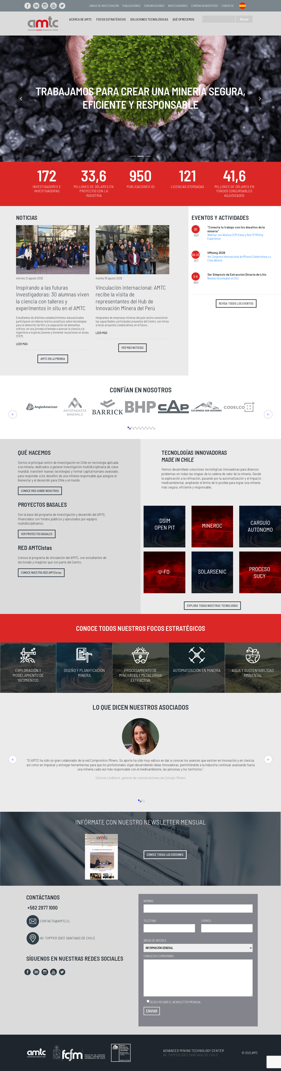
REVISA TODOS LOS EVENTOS (236, 303)
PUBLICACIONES (131, 5)
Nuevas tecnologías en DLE (223, 278)
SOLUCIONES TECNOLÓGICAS (149, 19)
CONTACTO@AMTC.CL (55, 921)
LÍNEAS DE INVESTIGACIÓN (104, 5)
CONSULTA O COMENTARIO (159, 956)
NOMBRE (149, 901)
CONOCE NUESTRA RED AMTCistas (41, 572)
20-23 (195, 255)
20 (195, 229)
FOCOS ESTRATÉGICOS (111, 19)
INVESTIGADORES (178, 5)
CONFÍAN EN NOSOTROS (204, 5)
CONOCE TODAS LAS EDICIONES (165, 854)
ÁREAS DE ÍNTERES (155, 940)
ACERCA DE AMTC (80, 19)
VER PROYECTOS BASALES (36, 534)
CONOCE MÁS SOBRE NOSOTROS (40, 491)
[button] (21, 99)
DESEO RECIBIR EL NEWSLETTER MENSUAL (175, 1002)
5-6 (196, 276)
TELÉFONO (150, 920)
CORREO (206, 920)
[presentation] (12, 414)
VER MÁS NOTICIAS (132, 347)
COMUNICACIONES (154, 5)
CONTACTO (228, 5)
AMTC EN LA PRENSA (53, 358)
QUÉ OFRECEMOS (183, 19)
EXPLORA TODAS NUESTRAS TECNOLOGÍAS (212, 605)
